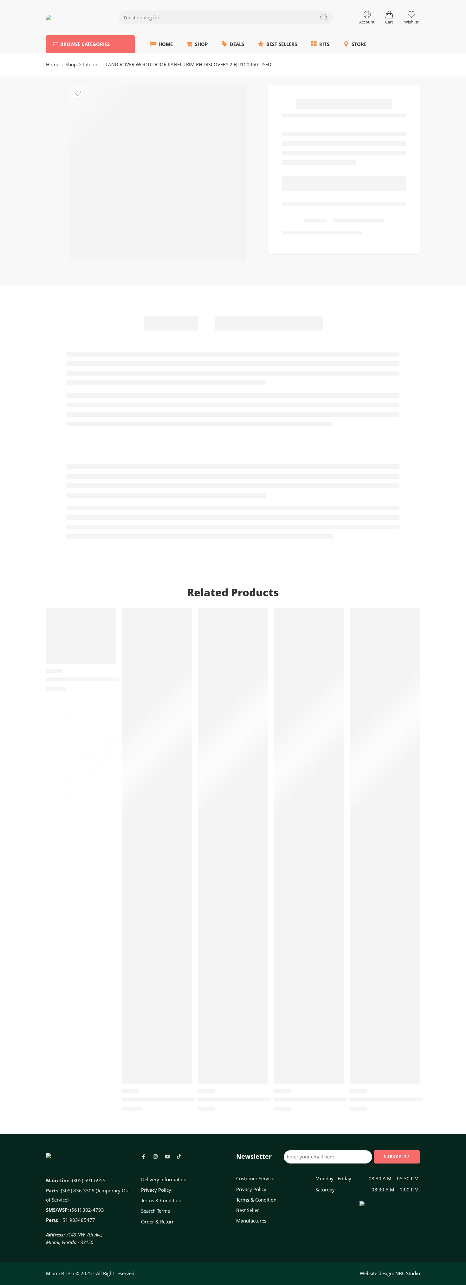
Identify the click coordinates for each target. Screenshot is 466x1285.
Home (52, 65)
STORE (359, 44)
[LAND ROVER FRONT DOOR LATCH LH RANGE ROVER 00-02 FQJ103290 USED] (81, 636)
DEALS (237, 44)
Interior (91, 65)
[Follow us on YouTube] (167, 1156)
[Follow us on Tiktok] (179, 1156)
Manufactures (251, 1221)
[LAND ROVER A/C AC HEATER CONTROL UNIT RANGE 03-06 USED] (157, 846)
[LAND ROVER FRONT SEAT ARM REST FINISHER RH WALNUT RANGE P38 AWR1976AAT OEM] (385, 846)
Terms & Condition (161, 1200)
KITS (324, 44)
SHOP (201, 44)
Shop (71, 65)
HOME (166, 44)
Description (171, 323)
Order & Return (158, 1222)
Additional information (269, 323)
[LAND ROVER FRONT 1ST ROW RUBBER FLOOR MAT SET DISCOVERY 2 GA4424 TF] (309, 846)
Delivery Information (163, 1180)
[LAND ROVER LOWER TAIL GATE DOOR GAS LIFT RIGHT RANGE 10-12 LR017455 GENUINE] (233, 846)
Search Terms (155, 1211)
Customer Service (255, 1179)
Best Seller (247, 1210)
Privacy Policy (156, 1190)
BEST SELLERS (281, 44)
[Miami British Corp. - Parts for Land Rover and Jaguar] (70, 17)
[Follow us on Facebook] (143, 1156)
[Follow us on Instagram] (155, 1156)
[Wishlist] (78, 93)
